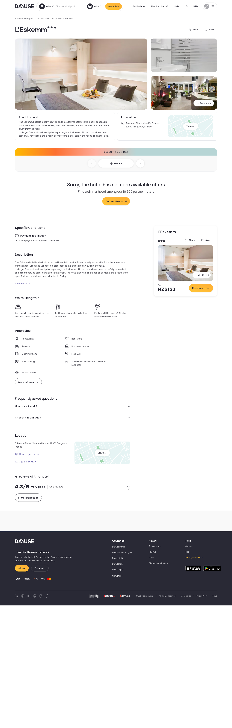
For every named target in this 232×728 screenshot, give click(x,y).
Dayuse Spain (118, 569)
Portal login (40, 568)
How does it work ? (159, 6)
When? (118, 163)
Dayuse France (118, 546)
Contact (188, 546)
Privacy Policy (201, 596)
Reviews (152, 552)
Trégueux (56, 18)
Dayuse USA (117, 558)
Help (177, 6)
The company (155, 546)
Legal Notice (186, 596)
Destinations (139, 6)
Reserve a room (201, 288)
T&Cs (214, 596)
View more (21, 283)
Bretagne (28, 18)
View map (190, 126)
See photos (205, 103)
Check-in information (28, 417)
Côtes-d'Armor (42, 18)
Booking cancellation (194, 557)
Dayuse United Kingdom (122, 552)
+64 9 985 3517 (27, 462)
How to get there (29, 454)
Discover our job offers (158, 563)
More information (28, 382)
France (18, 18)
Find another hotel (116, 201)
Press (151, 557)
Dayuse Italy (117, 564)
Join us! (22, 568)
